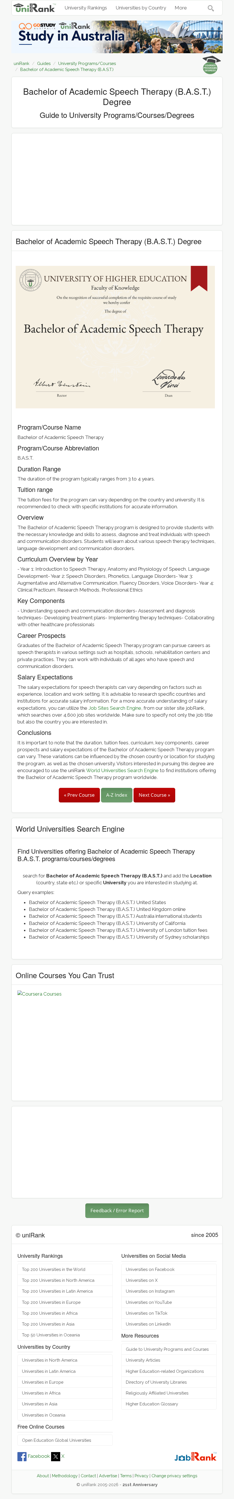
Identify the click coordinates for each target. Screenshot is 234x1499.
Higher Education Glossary (152, 1403)
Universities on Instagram (150, 1291)
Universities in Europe (42, 1382)
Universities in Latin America (49, 1371)
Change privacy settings (174, 1475)
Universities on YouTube (149, 1302)
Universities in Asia (39, 1403)
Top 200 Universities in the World (53, 1269)
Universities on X (142, 1280)
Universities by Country (141, 8)
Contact (88, 1475)
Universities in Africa (41, 1393)
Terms (126, 1475)
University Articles (143, 1360)
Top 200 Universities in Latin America (57, 1291)
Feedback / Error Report (117, 1210)
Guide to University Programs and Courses (167, 1349)
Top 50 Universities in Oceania (51, 1334)
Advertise (108, 1475)
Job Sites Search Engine (114, 708)
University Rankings (85, 8)
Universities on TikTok (147, 1313)
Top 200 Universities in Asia (48, 1324)
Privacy (141, 1475)
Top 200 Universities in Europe (51, 1302)
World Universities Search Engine (122, 770)
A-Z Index (116, 795)
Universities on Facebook (150, 1269)
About (43, 1475)
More (181, 8)
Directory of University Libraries (156, 1382)
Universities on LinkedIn (148, 1324)
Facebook (39, 1456)
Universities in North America (49, 1360)
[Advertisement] (117, 179)
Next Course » (154, 795)
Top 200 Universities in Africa (50, 1313)
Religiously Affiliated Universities (157, 1393)
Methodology (65, 1475)
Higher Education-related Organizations (165, 1371)
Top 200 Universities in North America (58, 1280)
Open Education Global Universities (56, 1440)
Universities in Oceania (43, 1415)
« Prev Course (79, 795)
